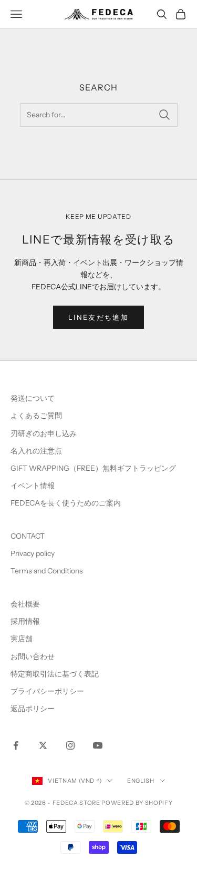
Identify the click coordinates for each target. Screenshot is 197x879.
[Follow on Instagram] (70, 745)
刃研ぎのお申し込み (44, 433)
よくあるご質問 (36, 415)
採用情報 (25, 621)
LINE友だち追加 (98, 317)
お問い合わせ (33, 656)
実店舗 (22, 638)
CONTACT (28, 536)
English (140, 780)
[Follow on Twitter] (43, 745)
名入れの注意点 (36, 451)
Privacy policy (33, 553)
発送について (33, 398)
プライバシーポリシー (47, 691)
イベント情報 (33, 485)
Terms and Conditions (48, 570)
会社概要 (25, 604)
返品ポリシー (33, 708)
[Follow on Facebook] (16, 745)
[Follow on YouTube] (97, 745)
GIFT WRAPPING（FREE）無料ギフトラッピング (93, 468)
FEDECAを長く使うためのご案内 (66, 503)
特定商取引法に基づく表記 (55, 674)
